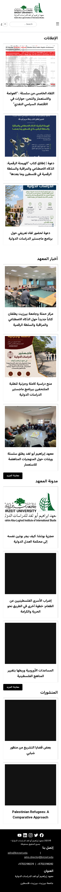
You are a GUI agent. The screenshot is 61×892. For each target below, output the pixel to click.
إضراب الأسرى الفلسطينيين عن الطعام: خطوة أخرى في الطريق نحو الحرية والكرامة (30, 606)
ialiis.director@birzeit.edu (38, 857)
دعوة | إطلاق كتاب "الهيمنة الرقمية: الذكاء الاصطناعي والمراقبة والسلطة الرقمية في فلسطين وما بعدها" (30, 169)
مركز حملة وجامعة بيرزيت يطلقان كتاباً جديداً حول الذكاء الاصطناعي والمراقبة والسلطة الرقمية (30, 319)
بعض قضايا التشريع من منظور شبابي (30, 750)
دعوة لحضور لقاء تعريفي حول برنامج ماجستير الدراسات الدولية (31, 236)
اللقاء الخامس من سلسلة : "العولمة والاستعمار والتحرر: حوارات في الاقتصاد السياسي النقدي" (30, 99)
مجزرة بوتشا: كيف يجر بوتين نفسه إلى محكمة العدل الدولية (30, 539)
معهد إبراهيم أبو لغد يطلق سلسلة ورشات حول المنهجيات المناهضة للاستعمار (30, 459)
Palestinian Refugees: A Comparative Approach (30, 815)
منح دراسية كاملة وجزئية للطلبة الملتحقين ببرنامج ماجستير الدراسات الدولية (30, 389)
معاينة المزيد (13, 476)
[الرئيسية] (30, 10)
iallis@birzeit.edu (17, 853)
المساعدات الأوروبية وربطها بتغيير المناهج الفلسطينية (30, 673)
